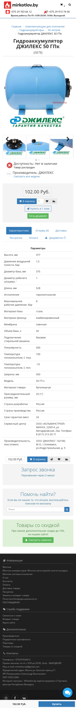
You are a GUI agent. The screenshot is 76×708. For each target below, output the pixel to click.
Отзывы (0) (42, 230)
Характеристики (19, 230)
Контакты (8, 581)
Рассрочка (16, 237)
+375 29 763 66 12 (21, 11)
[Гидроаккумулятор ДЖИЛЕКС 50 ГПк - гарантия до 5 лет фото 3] (61, 146)
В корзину (28, 201)
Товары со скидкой (12, 646)
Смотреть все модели (27, 176)
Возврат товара (11, 619)
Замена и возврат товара (16, 595)
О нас (5, 577)
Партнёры (8, 642)
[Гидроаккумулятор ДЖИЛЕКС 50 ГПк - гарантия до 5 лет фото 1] (14, 146)
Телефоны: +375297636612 (17, 659)
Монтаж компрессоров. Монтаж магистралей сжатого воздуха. (35, 570)
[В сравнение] (54, 201)
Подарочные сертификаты (16, 639)
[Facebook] (16, 697)
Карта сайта (9, 622)
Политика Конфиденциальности (20, 598)
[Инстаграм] (7, 697)
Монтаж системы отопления (18, 574)
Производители (11, 635)
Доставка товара (11, 588)
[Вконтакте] (25, 697)
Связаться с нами (12, 615)
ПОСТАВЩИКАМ (11, 602)
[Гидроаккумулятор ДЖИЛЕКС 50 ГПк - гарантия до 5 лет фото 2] (38, 146)
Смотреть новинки (39, 540)
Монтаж (7, 567)
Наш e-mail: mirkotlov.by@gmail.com (21, 666)
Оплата (33, 237)
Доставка (61, 230)
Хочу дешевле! (38, 216)
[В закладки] (47, 201)
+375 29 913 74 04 (59, 11)
